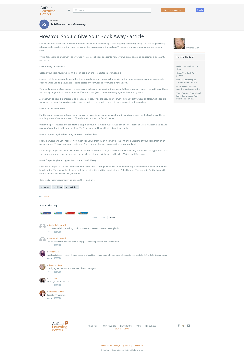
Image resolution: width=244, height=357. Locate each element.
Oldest (95, 217)
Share (46, 196)
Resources (150, 326)
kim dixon (53, 278)
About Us (93, 326)
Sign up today (122, 329)
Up (48, 232)
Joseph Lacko (55, 252)
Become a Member (173, 10)
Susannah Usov (55, 265)
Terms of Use (106, 346)
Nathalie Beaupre (56, 292)
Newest (112, 218)
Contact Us (138, 346)
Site (69, 10)
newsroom (126, 326)
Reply (57, 232)
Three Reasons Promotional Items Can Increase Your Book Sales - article (188, 96)
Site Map (129, 346)
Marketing (54, 20)
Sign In (200, 10)
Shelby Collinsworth (57, 225)
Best (103, 217)
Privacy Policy (118, 346)
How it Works (109, 326)
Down (51, 232)
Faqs (138, 326)
